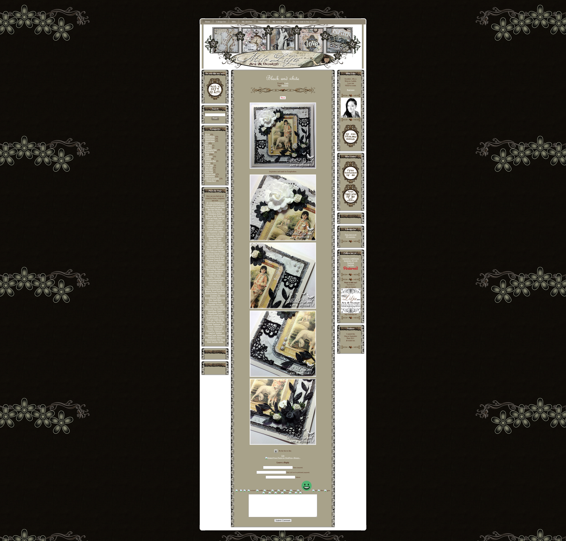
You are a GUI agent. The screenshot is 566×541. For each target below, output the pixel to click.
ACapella (209, 205)
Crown (213, 234)
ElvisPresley (213, 240)
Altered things (210, 141)
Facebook (350, 263)
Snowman (219, 304)
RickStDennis (216, 289)
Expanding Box (210, 161)
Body (215, 216)
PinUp (217, 287)
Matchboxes (219, 271)
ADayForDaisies (218, 205)
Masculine (210, 271)
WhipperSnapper (211, 340)
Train (222, 324)
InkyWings (220, 256)
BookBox (208, 148)
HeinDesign (209, 254)
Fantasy (220, 242)
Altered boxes (210, 139)
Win (218, 340)
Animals (218, 207)
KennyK (217, 258)
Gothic (214, 247)
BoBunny (209, 216)
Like (282, 456)
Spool (208, 307)
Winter (223, 340)
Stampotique (214, 307)
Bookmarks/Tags (211, 150)
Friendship (214, 245)
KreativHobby (219, 260)
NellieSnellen (213, 282)
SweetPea (209, 315)
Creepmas (221, 231)
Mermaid (210, 273)
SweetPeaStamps (213, 318)
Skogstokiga (213, 302)
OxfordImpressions (215, 284)
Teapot (221, 318)
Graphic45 (210, 249)
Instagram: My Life (350, 261)
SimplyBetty (217, 300)
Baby (223, 207)
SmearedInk (211, 304)
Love (215, 262)
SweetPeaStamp (218, 315)
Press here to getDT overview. (350, 236)
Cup (217, 234)
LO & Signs (209, 165)
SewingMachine (210, 298)
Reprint (207, 289)
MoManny (212, 276)
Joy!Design (210, 258)
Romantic (208, 291)
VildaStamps (218, 326)
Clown (221, 225)
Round (214, 291)
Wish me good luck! (212, 179)
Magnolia (221, 262)
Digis (222, 234)
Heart (223, 251)
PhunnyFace (210, 287)
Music (219, 276)
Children (220, 223)
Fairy (220, 240)
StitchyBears (212, 311)
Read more (350, 90)
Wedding (219, 333)
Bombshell (221, 216)
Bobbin (219, 214)
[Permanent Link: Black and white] (283, 79)
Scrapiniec (213, 296)
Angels (212, 207)
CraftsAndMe (217, 229)
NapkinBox (209, 278)
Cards (207, 154)
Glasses (207, 163)
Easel (215, 238)
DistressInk (219, 236)
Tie (223, 320)
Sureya (220, 313)
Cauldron (211, 220)
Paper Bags (209, 170)
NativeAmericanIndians (215, 280)
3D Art (207, 134)
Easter (219, 238)
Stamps (221, 307)
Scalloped (221, 293)
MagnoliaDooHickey (215, 265)
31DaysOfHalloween (216, 203)
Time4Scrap (211, 322)
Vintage (210, 329)
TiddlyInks (218, 320)
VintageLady (218, 329)
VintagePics (210, 331)
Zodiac (220, 342)
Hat (219, 251)
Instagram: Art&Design (351, 259)
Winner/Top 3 (211, 181)
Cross (209, 234)
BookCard (209, 218)
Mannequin (221, 269)
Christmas (209, 225)
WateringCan (219, 331)
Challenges (209, 156)
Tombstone (216, 324)
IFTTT (222, 254)
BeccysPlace (216, 212)
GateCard (221, 245)
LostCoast (209, 262)
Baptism (209, 212)
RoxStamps (221, 291)
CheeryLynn (212, 223)
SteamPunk (221, 309)
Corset (210, 229)
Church (216, 225)
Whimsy (220, 337)
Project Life (209, 172)
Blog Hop (208, 145)
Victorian (210, 326)
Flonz (208, 245)
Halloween (214, 251)
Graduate (220, 247)
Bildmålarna (212, 214)
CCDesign (218, 220)
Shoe (210, 300)
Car (223, 218)
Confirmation (218, 227)
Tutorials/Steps (210, 174)
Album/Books (210, 137)
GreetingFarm (219, 249)
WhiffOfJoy (212, 337)
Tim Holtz (219, 322)
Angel (207, 207)
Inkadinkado (211, 256)
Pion (222, 287)
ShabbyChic (221, 298)
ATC (206, 143)
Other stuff (209, 168)
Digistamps (211, 236)
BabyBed (211, 209)
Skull (220, 302)
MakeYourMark (211, 269)
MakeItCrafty (219, 267)
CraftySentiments (211, 231)
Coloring (208, 159)
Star (215, 309)
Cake (220, 218)
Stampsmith (209, 309)
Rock (223, 289)
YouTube (215, 342)
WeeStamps (221, 335)
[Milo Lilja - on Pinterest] (350, 270)
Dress (211, 238)
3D (207, 203)
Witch (209, 342)
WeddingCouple (210, 335)
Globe (209, 247)
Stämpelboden (212, 313)
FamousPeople (212, 242)
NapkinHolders (219, 278)
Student (219, 311)
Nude (220, 282)
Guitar (207, 251)
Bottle (215, 218)
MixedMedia (218, 273)
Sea (219, 296)
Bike (222, 212)
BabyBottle (218, 209)
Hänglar (217, 254)
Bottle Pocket (209, 152)
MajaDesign (210, 267)
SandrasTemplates (211, 293)
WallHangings (210, 176)
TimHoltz (209, 324)
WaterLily (211, 333)
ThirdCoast (210, 320)
